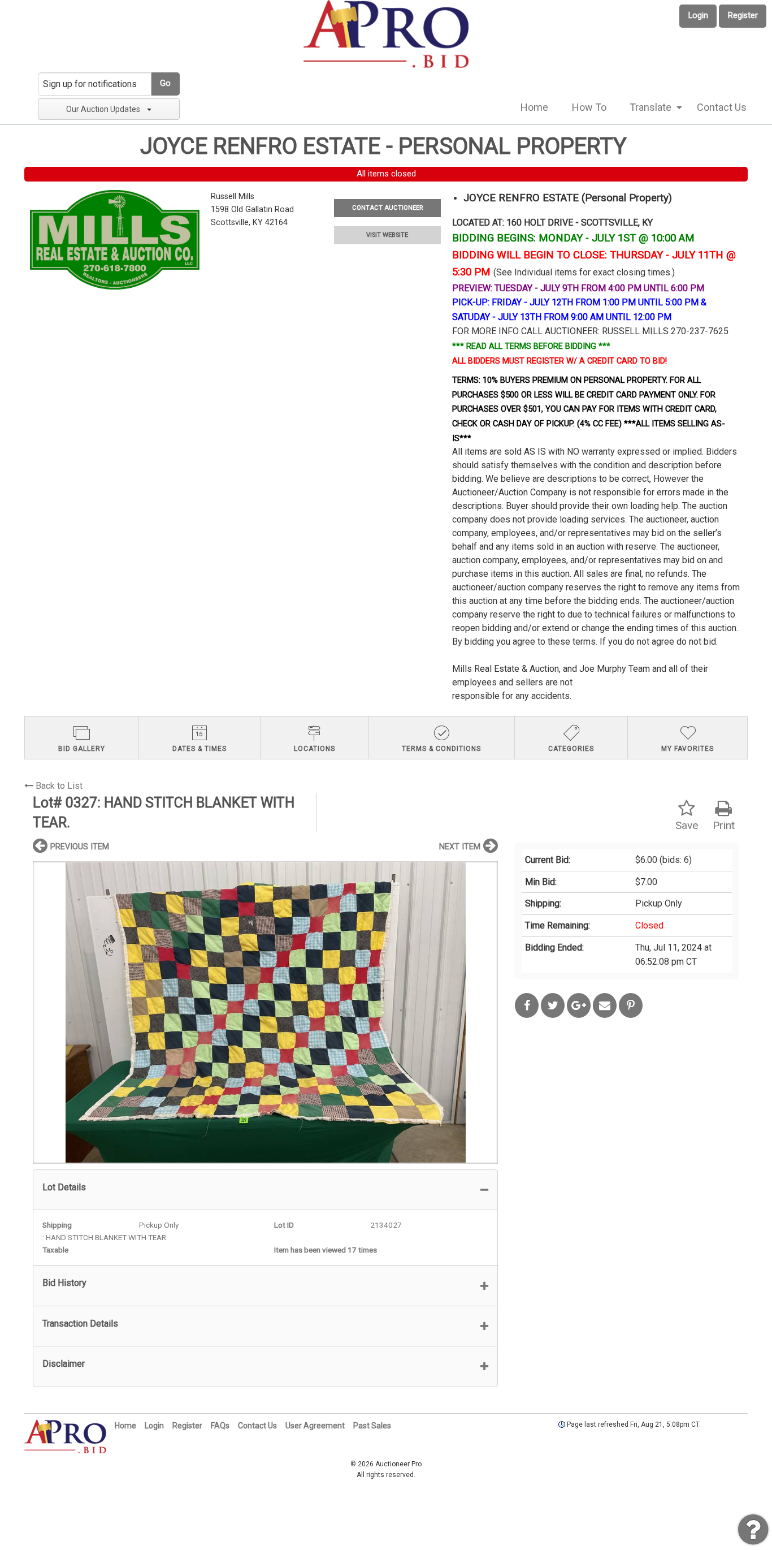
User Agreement (315, 1425)
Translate (650, 107)
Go (165, 83)
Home (534, 107)
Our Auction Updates (103, 109)
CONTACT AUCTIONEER (387, 207)
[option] (265, 1012)
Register (743, 15)
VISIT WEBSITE (387, 235)
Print (724, 825)
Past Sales (372, 1425)
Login (698, 15)
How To (589, 107)
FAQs (220, 1425)
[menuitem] (534, 107)
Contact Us (722, 107)
